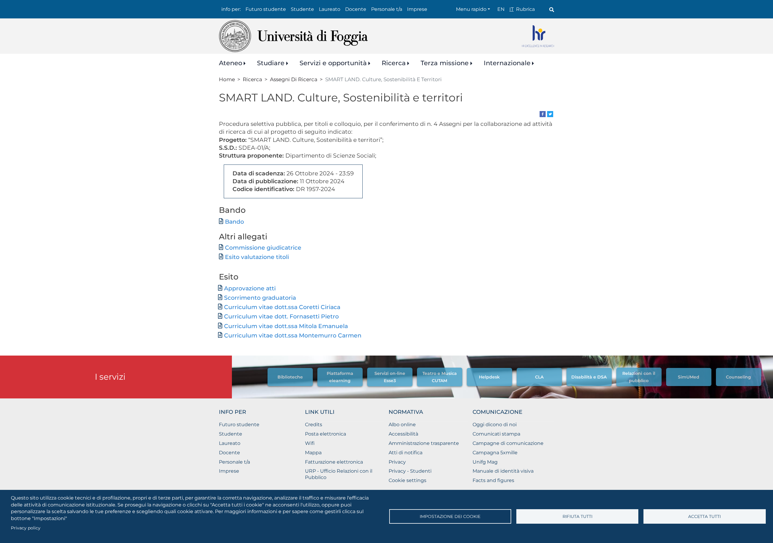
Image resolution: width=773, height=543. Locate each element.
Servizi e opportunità (333, 63)
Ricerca (394, 63)
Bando (234, 221)
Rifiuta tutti (577, 516)
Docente (355, 9)
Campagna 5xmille (495, 452)
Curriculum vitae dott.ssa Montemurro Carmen (292, 335)
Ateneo (230, 63)
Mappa (313, 452)
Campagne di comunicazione (508, 443)
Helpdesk (489, 377)
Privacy (397, 462)
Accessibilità (403, 434)
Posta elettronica (325, 434)
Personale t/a (386, 9)
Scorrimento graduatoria (260, 297)
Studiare (270, 63)
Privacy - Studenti (410, 471)
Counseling (738, 377)
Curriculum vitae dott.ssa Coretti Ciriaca (282, 307)
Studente (302, 9)
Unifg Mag (485, 462)
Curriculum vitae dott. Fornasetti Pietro (281, 316)
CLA (539, 377)
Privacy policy (25, 527)
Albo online (402, 424)
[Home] (293, 36)
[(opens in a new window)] (543, 113)
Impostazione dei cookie (450, 516)
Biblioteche (290, 377)
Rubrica (525, 9)
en (501, 9)
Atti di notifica (405, 452)
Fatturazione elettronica (334, 462)
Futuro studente (265, 9)
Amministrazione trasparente (424, 443)
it (511, 9)
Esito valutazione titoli (257, 257)
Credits (313, 424)
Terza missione (445, 63)
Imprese (417, 9)
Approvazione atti (250, 288)
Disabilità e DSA (589, 377)
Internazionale (507, 63)
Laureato (329, 9)
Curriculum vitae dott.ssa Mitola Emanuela (286, 326)
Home (227, 79)
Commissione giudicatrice (263, 247)
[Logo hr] (538, 36)
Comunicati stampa (496, 434)
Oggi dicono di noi (495, 424)
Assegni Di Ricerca (293, 79)
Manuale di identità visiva (503, 471)
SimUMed (688, 377)
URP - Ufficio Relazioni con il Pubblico (338, 474)
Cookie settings (407, 480)
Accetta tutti (704, 516)
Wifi (310, 443)
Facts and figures (493, 480)
